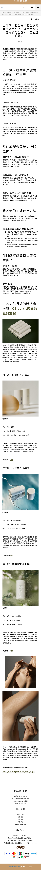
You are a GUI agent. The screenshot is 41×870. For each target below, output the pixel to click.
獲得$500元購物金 (20, 824)
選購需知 (20, 822)
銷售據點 (20, 817)
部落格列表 (10, 12)
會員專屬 (20, 819)
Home (4, 12)
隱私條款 (11, 867)
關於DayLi (20, 815)
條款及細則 (17, 867)
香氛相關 (16, 12)
